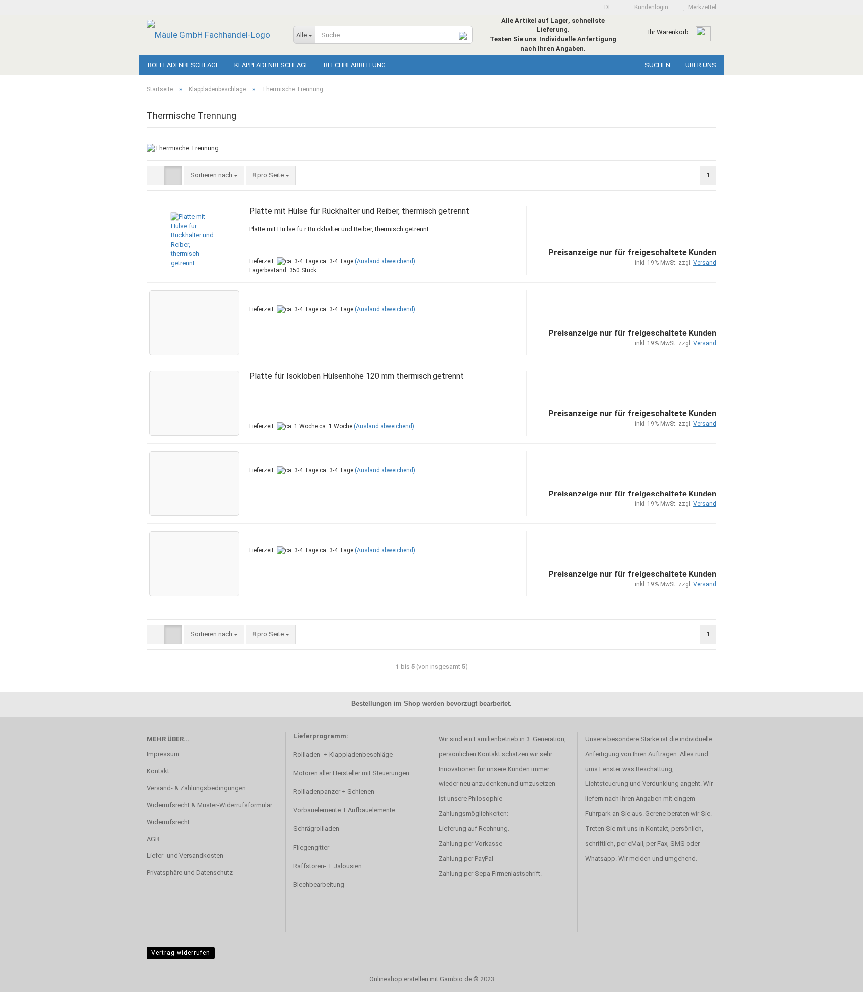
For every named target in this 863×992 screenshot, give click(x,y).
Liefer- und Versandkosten (185, 855)
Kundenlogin (649, 7)
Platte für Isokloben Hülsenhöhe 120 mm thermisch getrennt (356, 376)
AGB (153, 839)
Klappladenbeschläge (271, 65)
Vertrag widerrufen (180, 952)
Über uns (700, 65)
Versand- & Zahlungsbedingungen (196, 788)
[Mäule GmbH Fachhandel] (212, 35)
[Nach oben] (836, 977)
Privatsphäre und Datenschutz (190, 872)
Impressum (163, 754)
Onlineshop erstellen (398, 979)
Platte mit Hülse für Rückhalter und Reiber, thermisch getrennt (359, 211)
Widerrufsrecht (168, 822)
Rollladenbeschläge (183, 65)
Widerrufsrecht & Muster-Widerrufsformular (209, 805)
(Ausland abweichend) (385, 261)
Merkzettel (700, 7)
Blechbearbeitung (355, 65)
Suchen (657, 65)
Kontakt (158, 771)
